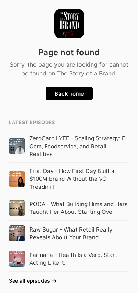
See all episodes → (33, 281)
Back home (69, 93)
